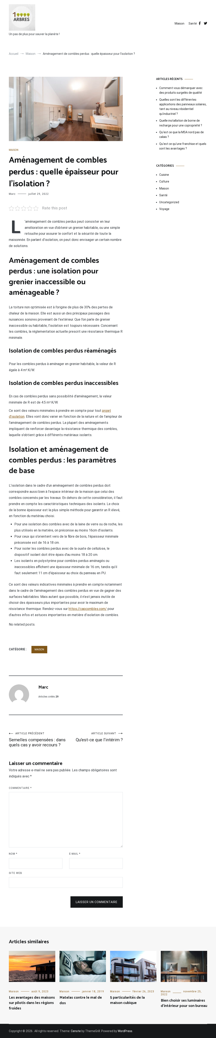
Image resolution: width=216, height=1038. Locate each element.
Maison (179, 23)
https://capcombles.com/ (88, 609)
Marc (12, 193)
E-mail (74, 853)
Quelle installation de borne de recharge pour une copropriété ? (180, 123)
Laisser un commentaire (96, 902)
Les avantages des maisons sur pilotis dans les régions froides (32, 1002)
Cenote (76, 1031)
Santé (193, 23)
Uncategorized (169, 202)
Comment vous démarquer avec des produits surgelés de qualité (180, 90)
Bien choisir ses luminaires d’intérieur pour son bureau (184, 1003)
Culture (164, 181)
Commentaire (20, 788)
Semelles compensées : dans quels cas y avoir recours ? (37, 739)
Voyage (164, 209)
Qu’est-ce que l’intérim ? (99, 737)
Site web (15, 873)
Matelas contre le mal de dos (80, 1000)
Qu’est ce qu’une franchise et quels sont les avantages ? (182, 146)
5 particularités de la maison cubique (127, 1000)
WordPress (125, 1031)
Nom (13, 853)
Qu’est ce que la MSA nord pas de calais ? (181, 134)
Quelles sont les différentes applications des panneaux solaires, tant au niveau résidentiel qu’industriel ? (183, 106)
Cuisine (164, 174)
